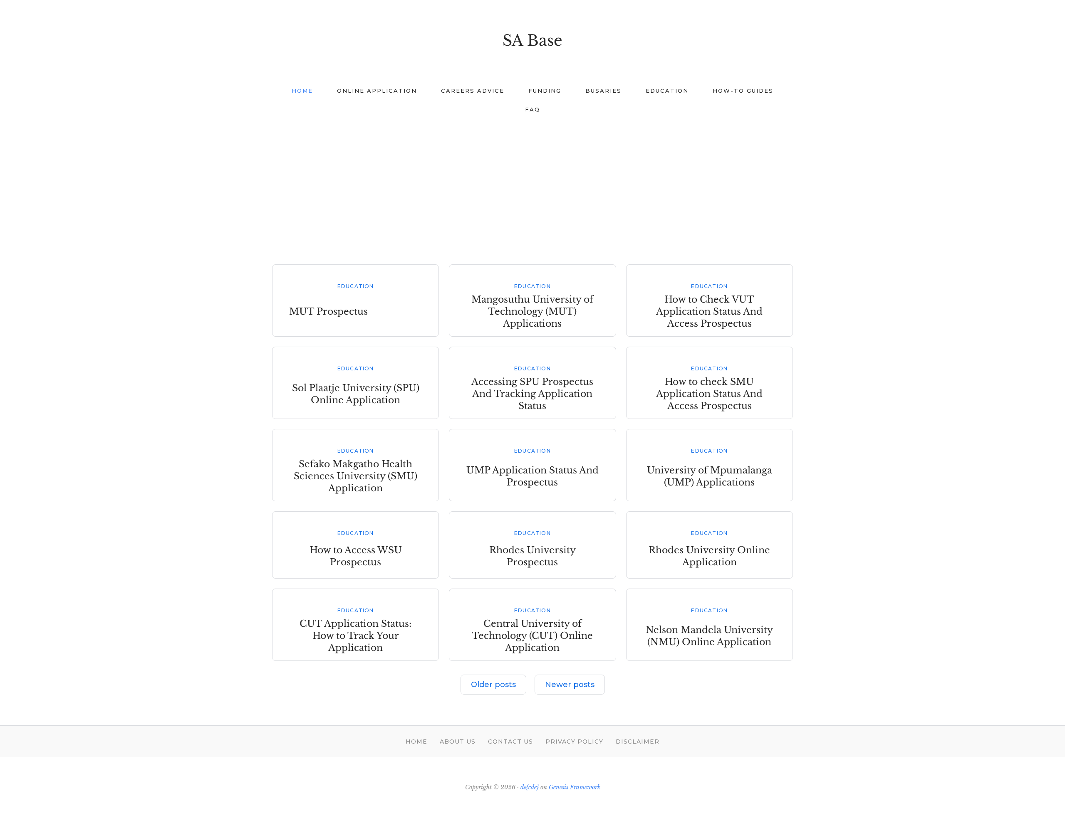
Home (416, 741)
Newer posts (569, 684)
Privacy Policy (574, 741)
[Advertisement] (532, 185)
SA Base (532, 40)
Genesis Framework (574, 787)
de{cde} (529, 787)
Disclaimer (637, 741)
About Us (458, 741)
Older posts (493, 684)
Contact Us (510, 741)
